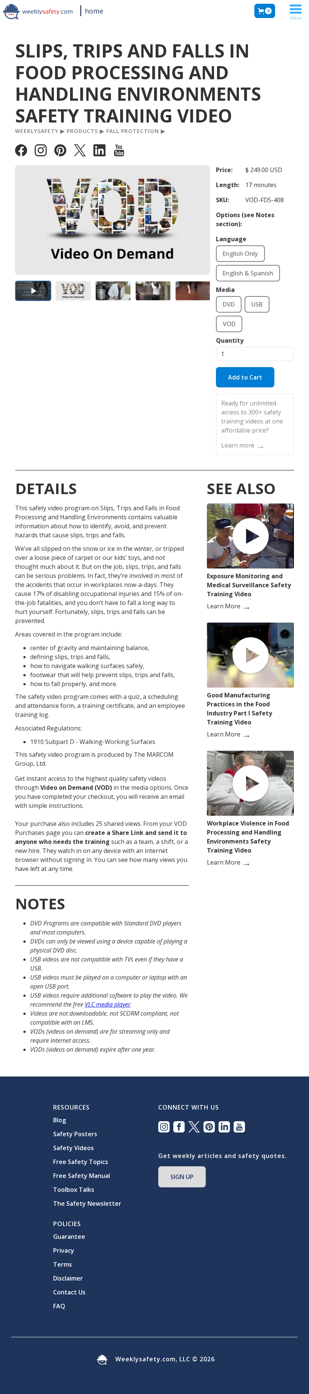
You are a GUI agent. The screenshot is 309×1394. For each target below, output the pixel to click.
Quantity (229, 340)
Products (82, 131)
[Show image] (73, 291)
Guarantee (69, 1236)
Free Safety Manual (81, 1176)
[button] (264, 11)
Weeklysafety (36, 131)
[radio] (240, 253)
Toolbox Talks (73, 1189)
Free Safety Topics (80, 1162)
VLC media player (107, 1004)
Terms (62, 1264)
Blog (59, 1120)
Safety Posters (75, 1134)
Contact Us (69, 1292)
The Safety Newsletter (87, 1203)
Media (225, 290)
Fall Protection (132, 131)
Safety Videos (73, 1148)
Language (231, 239)
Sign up (182, 1177)
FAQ (59, 1306)
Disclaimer (68, 1278)
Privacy (63, 1250)
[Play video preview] (33, 291)
